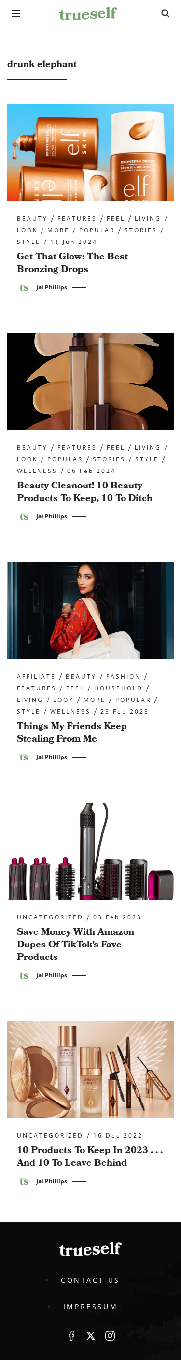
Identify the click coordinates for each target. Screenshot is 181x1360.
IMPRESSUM (90, 1306)
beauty (32, 218)
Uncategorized (50, 917)
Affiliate (36, 676)
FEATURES (77, 218)
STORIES (141, 230)
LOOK (27, 230)
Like (71, 1336)
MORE (58, 230)
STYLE (29, 242)
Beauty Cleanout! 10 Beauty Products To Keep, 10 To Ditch (85, 492)
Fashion (123, 676)
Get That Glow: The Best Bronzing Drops (72, 263)
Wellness (37, 471)
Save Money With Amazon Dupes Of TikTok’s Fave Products (75, 944)
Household (118, 688)
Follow (91, 1336)
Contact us (90, 1280)
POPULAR (97, 230)
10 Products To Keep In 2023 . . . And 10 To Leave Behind (90, 1157)
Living (148, 218)
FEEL (116, 218)
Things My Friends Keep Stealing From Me (72, 732)
